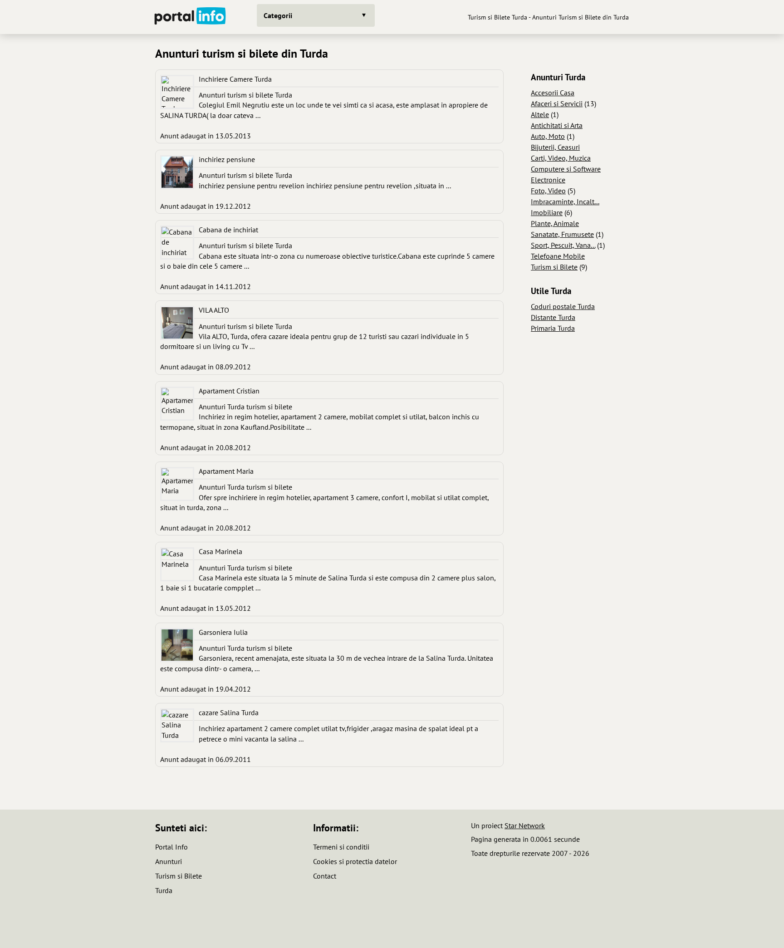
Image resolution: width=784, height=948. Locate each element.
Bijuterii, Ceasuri (555, 147)
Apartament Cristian (229, 390)
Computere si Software (566, 168)
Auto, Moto (548, 136)
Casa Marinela (220, 551)
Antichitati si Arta (557, 125)
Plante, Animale (555, 223)
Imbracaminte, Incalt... (565, 201)
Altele (540, 114)
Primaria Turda (553, 328)
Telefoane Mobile (558, 255)
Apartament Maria (226, 471)
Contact (324, 875)
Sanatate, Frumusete (562, 234)
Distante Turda (553, 317)
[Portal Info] (190, 17)
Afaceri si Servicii (557, 103)
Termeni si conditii (341, 846)
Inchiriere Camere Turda (235, 79)
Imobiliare (547, 212)
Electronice (548, 179)
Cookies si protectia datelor (355, 861)
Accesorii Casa (552, 92)
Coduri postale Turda (563, 306)
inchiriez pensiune (227, 159)
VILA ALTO (214, 309)
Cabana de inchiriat (228, 229)
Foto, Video (548, 190)
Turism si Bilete (554, 266)
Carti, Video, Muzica (561, 157)
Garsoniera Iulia (223, 632)
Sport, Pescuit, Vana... (563, 245)
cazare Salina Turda (229, 712)
